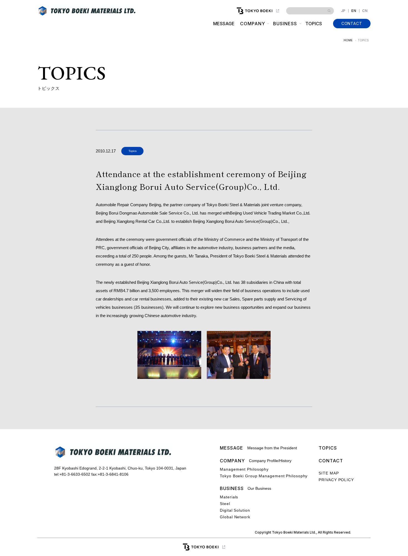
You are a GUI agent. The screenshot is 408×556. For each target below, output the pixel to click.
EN (353, 10)
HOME (348, 40)
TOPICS (313, 23)
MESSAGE (224, 23)
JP (343, 10)
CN (365, 10)
